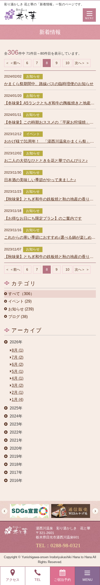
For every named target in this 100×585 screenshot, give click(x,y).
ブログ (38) (18, 317)
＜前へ (15, 63)
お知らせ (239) (21, 309)
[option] (29, 511)
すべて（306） (21, 294)
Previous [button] (4, 510)
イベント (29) (20, 301)
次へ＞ (80, 63)
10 (67, 63)
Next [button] (95, 510)
